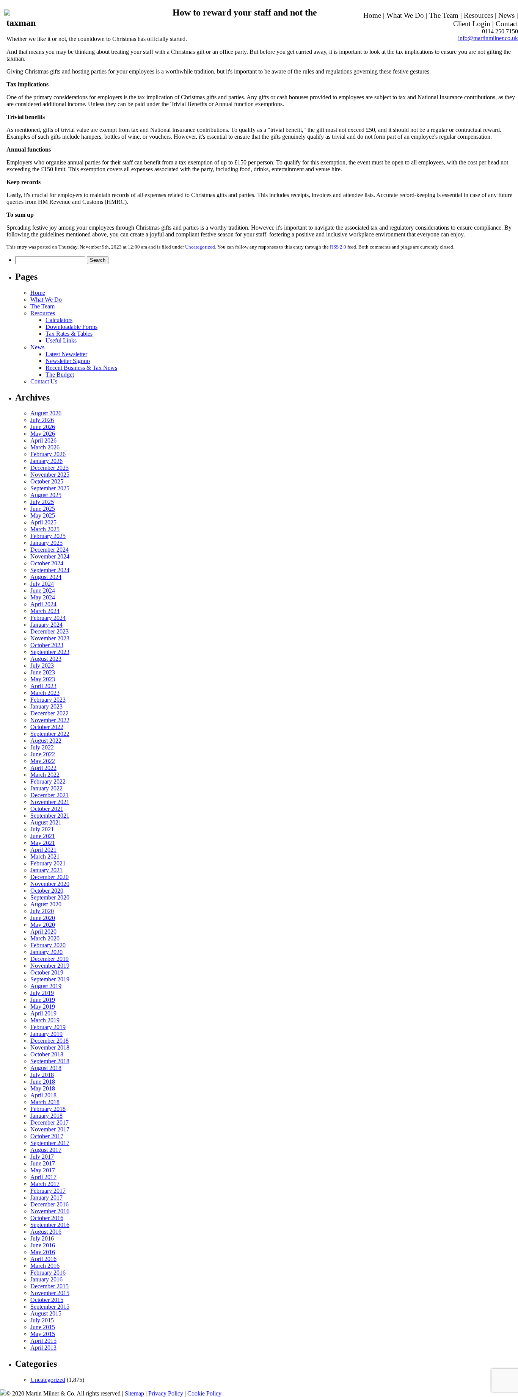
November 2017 (49, 1129)
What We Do (405, 15)
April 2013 (43, 1347)
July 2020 (42, 911)
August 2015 (45, 1313)
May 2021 (42, 843)
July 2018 (42, 1075)
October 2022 (46, 727)
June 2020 (42, 918)
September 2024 (49, 570)
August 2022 (45, 740)
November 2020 (49, 884)
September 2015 (49, 1306)
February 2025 (48, 536)
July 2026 (42, 420)
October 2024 (46, 563)
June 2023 (42, 672)
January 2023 (46, 706)
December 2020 (49, 877)
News (506, 15)
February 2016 (48, 1272)
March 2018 (45, 1102)
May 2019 (42, 1006)
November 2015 (49, 1293)
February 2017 (48, 1190)
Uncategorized (200, 247)
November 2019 (49, 965)
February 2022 (48, 781)
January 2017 (46, 1197)
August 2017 (45, 1150)
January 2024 (46, 624)
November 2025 (49, 474)
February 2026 (48, 454)
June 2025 (42, 508)
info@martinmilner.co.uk (488, 38)
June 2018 (42, 1081)
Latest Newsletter (66, 354)
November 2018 (49, 1047)
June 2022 (42, 754)
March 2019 (45, 1020)
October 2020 (46, 890)
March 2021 (45, 856)
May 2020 (42, 924)
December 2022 (49, 713)
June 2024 (42, 590)
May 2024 (42, 597)
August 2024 (45, 577)
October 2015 (46, 1300)
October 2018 (46, 1054)
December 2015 (49, 1286)
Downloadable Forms (71, 327)
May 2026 (42, 433)
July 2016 (42, 1238)
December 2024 (49, 549)
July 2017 (42, 1156)
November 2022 (49, 720)
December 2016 (49, 1204)
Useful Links (61, 340)
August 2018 (45, 1068)
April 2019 (43, 1013)
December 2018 (49, 1040)
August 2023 (45, 658)
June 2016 (42, 1245)
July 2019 (42, 993)
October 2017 (46, 1136)
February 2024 (48, 618)
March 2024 (45, 611)
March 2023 (45, 693)
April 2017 (43, 1177)
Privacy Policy (165, 1393)
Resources (478, 15)
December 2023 (49, 631)
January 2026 (46, 461)
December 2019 (49, 959)
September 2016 (49, 1225)
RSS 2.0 (338, 247)
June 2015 (42, 1327)
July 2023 (42, 665)
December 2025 (49, 468)
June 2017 (42, 1163)
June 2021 (42, 836)
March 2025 (45, 529)
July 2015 (42, 1320)
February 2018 (48, 1109)
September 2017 (49, 1143)
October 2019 (46, 972)
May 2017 (42, 1170)
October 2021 (46, 809)
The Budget (60, 374)
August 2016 (45, 1231)
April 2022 (43, 768)
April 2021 (43, 849)
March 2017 (45, 1184)
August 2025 (45, 495)
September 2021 (49, 815)
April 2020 (43, 931)
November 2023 (49, 638)
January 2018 (46, 1115)
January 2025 (46, 543)
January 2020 (46, 952)
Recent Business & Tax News (81, 368)
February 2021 (48, 863)
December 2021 (49, 795)
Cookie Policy (204, 1393)
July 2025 (42, 502)
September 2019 (49, 979)
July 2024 (42, 583)
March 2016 (45, 1265)
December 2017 (49, 1122)
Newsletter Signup (68, 361)
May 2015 (42, 1334)
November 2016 (49, 1211)
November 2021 (49, 802)
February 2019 (48, 1027)
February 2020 (48, 945)
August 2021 (45, 822)
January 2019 (46, 1034)
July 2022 (42, 747)
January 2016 (46, 1279)
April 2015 (43, 1341)
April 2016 (43, 1259)
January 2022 (46, 788)
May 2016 (42, 1252)
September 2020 (49, 897)
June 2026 (42, 427)
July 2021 (42, 829)
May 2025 (42, 515)
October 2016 (46, 1218)
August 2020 (45, 904)
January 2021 (46, 870)
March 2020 (45, 938)
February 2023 (48, 699)
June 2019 (42, 1000)
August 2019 (45, 986)
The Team (443, 15)
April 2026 (43, 440)
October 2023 (46, 645)
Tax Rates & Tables (69, 333)
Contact (507, 24)
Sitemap (134, 1393)
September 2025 (49, 488)
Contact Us (43, 381)
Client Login (471, 24)
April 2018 (43, 1095)
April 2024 (43, 604)
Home (372, 15)
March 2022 (45, 774)
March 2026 (45, 447)
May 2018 (42, 1088)
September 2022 (49, 734)
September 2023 (49, 652)
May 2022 (42, 761)
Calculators (59, 320)
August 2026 (45, 413)
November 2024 (49, 556)
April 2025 (43, 522)
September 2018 (49, 1061)
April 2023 (43, 686)
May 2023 (42, 679)
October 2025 (46, 481)
